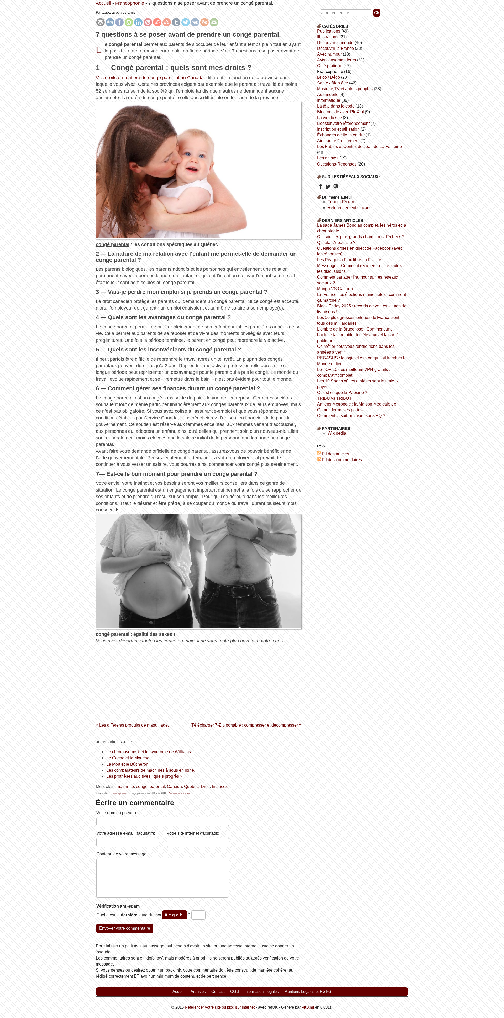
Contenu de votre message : (122, 853)
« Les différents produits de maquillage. (132, 725)
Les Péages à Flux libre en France (349, 260)
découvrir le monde (335, 42)
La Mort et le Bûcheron (127, 764)
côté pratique (329, 65)
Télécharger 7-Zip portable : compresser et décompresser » (246, 725)
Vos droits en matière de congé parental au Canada (150, 77)
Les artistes (327, 158)
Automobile (327, 94)
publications (328, 31)
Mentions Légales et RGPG (308, 991)
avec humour (329, 54)
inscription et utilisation (338, 129)
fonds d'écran (341, 202)
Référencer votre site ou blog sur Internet (220, 1007)
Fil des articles (335, 454)
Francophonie (129, 3)
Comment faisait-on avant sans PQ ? (351, 415)
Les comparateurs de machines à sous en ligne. (150, 770)
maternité (125, 786)
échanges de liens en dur (341, 135)
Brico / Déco (328, 77)
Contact (218, 991)
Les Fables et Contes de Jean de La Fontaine (359, 146)
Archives (198, 991)
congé (142, 786)
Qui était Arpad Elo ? (336, 242)
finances (220, 786)
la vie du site (329, 117)
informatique (328, 100)
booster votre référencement (343, 123)
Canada (174, 786)
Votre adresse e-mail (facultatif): (125, 833)
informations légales (262, 991)
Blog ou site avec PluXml (340, 112)
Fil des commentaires (342, 459)
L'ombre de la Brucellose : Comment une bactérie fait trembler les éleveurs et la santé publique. (358, 335)
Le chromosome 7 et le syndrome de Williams (148, 751)
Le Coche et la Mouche (127, 757)
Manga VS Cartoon (335, 288)
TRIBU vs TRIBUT (334, 398)
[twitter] (328, 188)
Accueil (103, 3)
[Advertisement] (198, 681)
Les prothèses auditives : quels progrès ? (144, 776)
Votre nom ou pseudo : (117, 812)
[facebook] (320, 188)
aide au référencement (338, 140)
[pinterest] (335, 188)
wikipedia (337, 433)
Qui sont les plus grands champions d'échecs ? (361, 236)
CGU (234, 991)
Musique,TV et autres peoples (345, 89)
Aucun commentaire (180, 793)
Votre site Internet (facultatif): (193, 833)
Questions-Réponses (336, 164)
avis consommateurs (336, 60)
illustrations (327, 37)
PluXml (308, 1007)
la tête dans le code (336, 106)
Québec (191, 786)
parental (157, 786)
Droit (205, 786)
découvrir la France (335, 48)
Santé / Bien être (332, 83)
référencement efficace (350, 207)
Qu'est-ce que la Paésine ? (342, 392)
